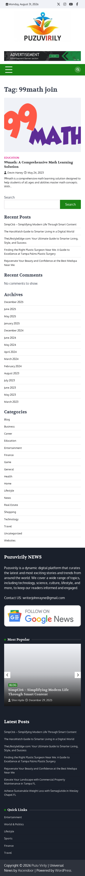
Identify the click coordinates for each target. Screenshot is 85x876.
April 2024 (10, 351)
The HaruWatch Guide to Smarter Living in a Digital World (39, 231)
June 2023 (10, 387)
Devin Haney (15, 172)
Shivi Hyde (18, 700)
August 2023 (11, 373)
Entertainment (13, 448)
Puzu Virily (39, 865)
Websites (9, 540)
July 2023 (9, 380)
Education (11, 157)
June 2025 (10, 309)
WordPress (63, 870)
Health (8, 476)
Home (7, 483)
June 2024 (10, 337)
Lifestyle (9, 490)
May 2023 (10, 394)
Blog (7, 419)
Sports (8, 838)
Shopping (10, 512)
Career (8, 433)
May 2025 (10, 316)
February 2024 (13, 366)
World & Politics (14, 824)
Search (9, 197)
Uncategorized (13, 533)
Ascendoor (26, 870)
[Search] (78, 70)
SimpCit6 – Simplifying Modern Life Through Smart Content (40, 224)
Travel (8, 526)
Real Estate (11, 505)
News (7, 497)
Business (9, 426)
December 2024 (14, 330)
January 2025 (12, 323)
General (9, 469)
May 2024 (10, 344)
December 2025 (13, 302)
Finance (9, 455)
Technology (11, 519)
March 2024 (11, 359)
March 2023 (11, 401)
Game (7, 462)
